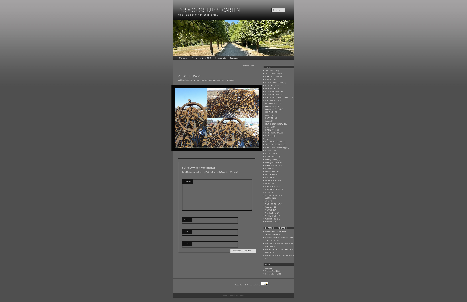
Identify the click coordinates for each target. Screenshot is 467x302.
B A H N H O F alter (272, 76)
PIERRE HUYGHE (271, 180)
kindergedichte (271, 159)
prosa (267, 183)
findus (267, 121)
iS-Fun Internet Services (253, 285)
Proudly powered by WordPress (233, 295)
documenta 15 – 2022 (273, 109)
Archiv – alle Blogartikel (201, 58)
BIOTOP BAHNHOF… (273, 94)
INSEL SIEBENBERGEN (273, 142)
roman (267, 192)
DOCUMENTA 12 (271, 100)
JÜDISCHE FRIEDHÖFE (273, 145)
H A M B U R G (270, 130)
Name (185, 220)
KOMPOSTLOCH (271, 165)
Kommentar (188, 181)
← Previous (245, 65)
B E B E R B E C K (271, 85)
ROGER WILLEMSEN (272, 189)
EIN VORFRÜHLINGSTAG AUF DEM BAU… (220, 80)
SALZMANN (269, 198)
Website (186, 244)
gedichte (268, 127)
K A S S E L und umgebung (275, 147)
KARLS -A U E (270, 153)
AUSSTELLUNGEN (272, 73)
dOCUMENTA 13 (271, 103)
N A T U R (268, 177)
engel (267, 115)
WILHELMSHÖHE (271, 219)
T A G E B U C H (271, 204)
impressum (269, 139)
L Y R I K (268, 168)
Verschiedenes (270, 213)
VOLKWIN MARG (271, 216)
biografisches (270, 88)
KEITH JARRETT (271, 156)
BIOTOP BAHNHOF (272, 91)
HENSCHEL (269, 136)
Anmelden (269, 268)
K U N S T (268, 150)
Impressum (234, 58)
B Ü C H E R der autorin (274, 82)
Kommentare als (273, 274)
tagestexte (269, 207)
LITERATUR (269, 174)
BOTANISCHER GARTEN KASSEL (277, 97)
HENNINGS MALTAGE (273, 133)
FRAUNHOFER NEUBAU (274, 124)
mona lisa (269, 231)
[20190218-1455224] (217, 118)
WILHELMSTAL (270, 222)
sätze (267, 201)
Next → (253, 65)
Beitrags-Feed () (272, 271)
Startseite (183, 58)
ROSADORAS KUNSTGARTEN (209, 9)
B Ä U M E (268, 79)
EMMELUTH (269, 112)
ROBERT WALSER (271, 186)
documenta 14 (270, 106)
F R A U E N (269, 118)
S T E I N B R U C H (272, 195)
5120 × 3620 (200, 80)
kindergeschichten (272, 162)
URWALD (268, 210)
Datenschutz (220, 58)
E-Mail (185, 231)
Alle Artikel (269, 70)
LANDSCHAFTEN (271, 171)
